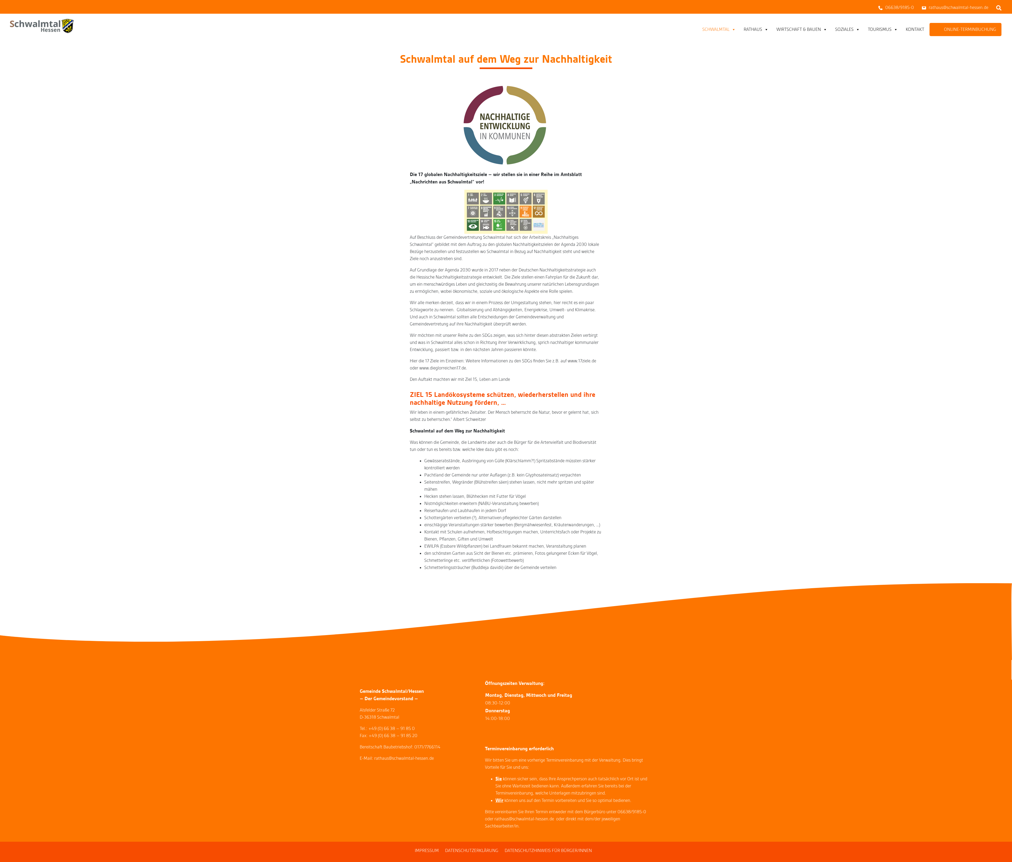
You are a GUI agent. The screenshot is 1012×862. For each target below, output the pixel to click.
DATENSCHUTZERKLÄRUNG (471, 850)
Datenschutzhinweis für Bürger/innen (548, 850)
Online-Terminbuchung (970, 29)
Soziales (844, 29)
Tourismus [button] (880, 29)
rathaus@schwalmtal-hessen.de (524, 819)
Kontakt (915, 29)
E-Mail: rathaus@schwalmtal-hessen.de (397, 758)
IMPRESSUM (427, 850)
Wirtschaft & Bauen (798, 29)
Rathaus (753, 29)
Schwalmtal (715, 29)
